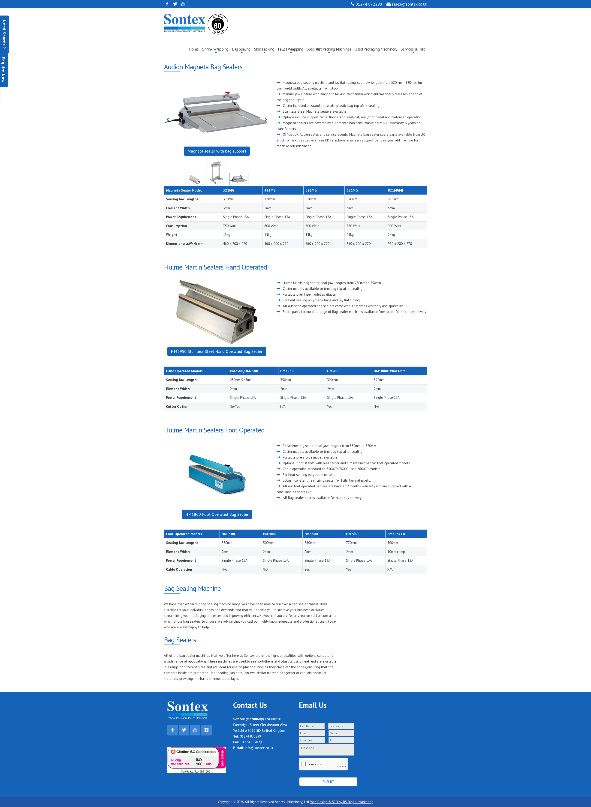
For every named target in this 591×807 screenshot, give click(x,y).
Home (194, 49)
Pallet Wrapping (290, 49)
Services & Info (413, 49)
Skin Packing (264, 49)
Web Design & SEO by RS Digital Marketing (341, 802)
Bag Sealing (241, 49)
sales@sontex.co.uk (409, 4)
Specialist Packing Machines (329, 49)
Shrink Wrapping (215, 49)
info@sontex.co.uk (259, 748)
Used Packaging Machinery (376, 49)
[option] (217, 120)
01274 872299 (368, 4)
